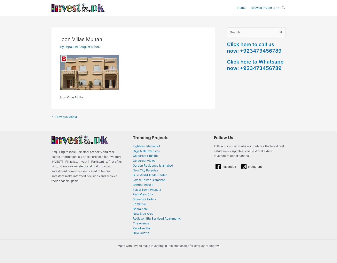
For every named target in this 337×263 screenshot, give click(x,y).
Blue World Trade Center (150, 175)
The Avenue (141, 223)
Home (241, 8)
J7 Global (139, 204)
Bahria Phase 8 (143, 185)
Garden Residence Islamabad (153, 165)
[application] (277, 8)
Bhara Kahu (141, 209)
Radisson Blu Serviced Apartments (157, 218)
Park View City (143, 194)
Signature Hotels (144, 199)
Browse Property (263, 8)
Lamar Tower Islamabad (149, 180)
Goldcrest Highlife (145, 156)
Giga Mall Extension (146, 151)
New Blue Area (143, 213)
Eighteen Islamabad (146, 146)
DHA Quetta (141, 233)
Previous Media (64, 116)
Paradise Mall (142, 228)
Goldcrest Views (144, 160)
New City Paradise (145, 170)
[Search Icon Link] (284, 8)
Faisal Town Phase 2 (147, 190)
